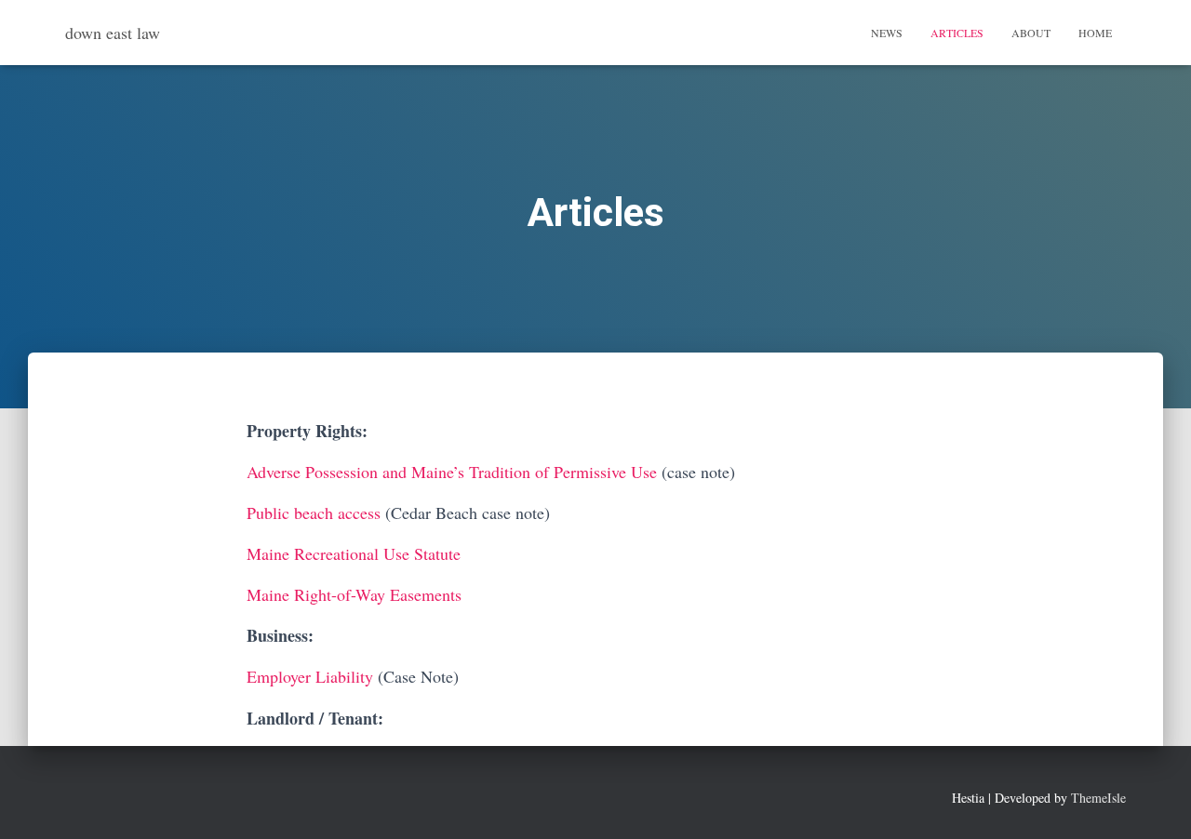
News (887, 32)
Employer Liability (310, 676)
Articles (957, 32)
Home (1095, 32)
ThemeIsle (1098, 797)
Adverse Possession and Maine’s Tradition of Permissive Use (452, 471)
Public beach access (314, 512)
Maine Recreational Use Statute (354, 553)
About (1030, 32)
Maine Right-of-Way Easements (354, 594)
